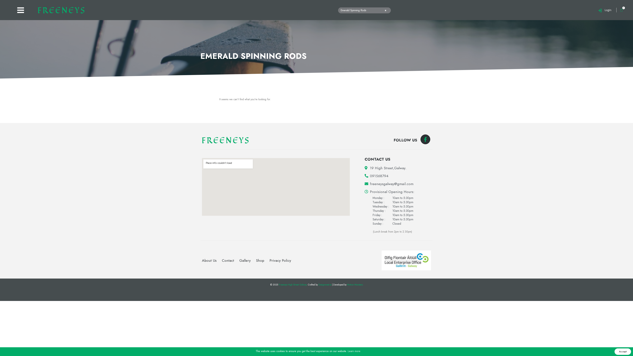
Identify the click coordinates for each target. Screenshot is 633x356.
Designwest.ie (324, 284)
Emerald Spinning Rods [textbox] (363, 10)
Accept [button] (623, 351)
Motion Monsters (355, 284)
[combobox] (364, 10)
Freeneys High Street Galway (293, 284)
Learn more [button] (354, 351)
